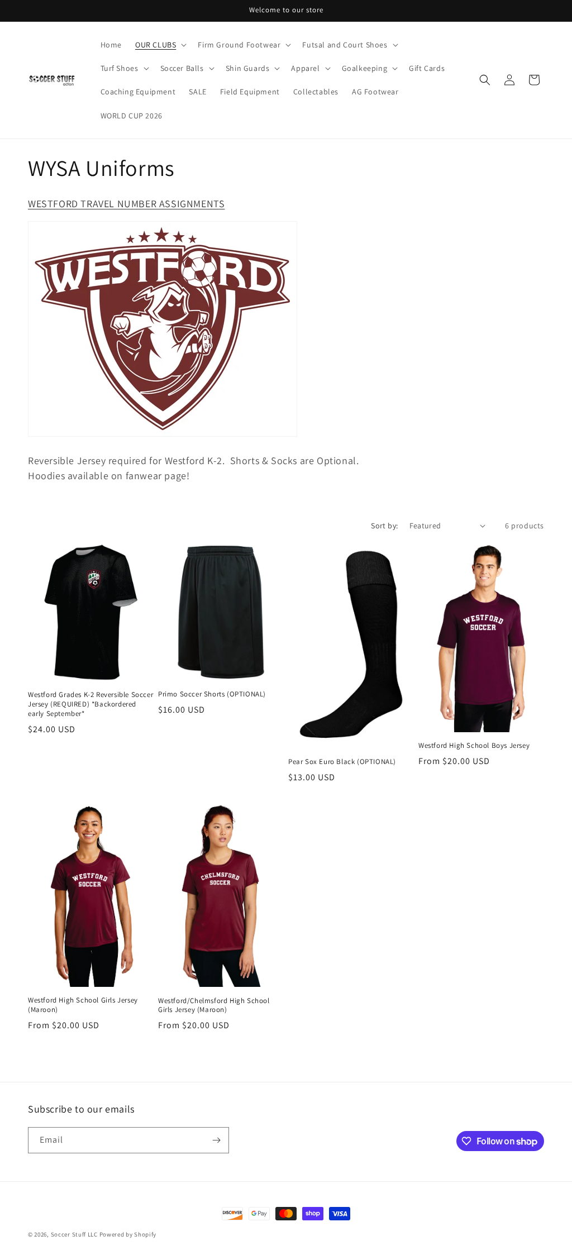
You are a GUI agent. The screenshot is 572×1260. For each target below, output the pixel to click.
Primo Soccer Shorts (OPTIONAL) (212, 694)
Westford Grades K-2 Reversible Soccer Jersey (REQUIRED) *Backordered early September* (90, 704)
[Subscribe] (216, 1140)
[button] (159, 44)
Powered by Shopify (128, 1234)
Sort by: (384, 526)
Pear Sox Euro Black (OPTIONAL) (342, 761)
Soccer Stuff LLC (74, 1234)
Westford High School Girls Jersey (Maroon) (83, 1005)
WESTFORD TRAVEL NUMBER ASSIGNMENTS (126, 203)
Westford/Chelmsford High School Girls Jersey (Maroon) (214, 1005)
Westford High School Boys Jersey (474, 745)
